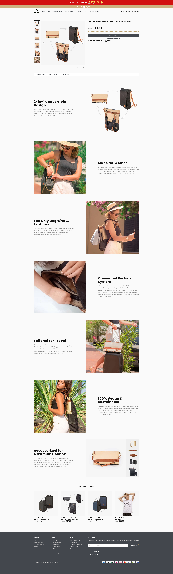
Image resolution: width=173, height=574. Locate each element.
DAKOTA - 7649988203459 (96, 519)
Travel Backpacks (39, 542)
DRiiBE (37, 11)
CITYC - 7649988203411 (41, 519)
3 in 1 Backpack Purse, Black (97, 517)
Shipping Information (76, 544)
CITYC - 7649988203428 (68, 519)
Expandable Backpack (68, 517)
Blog (53, 551)
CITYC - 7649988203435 (122, 519)
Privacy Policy (74, 542)
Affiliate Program (57, 553)
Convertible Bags (39, 544)
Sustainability (55, 544)
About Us (54, 540)
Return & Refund (74, 546)
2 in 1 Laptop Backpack (41, 517)
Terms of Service (75, 540)
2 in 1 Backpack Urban (122, 517)
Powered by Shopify (54, 562)
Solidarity (54, 549)
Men (35, 549)
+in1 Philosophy (56, 542)
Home (35, 17)
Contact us (73, 549)
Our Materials (56, 546)
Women (36, 546)
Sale (39, 17)
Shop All (36, 540)
